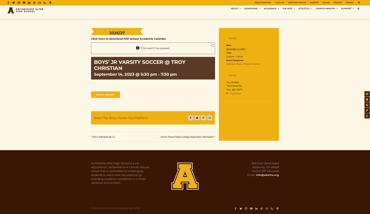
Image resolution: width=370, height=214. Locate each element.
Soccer (256, 63)
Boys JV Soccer (244, 63)
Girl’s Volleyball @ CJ (103, 136)
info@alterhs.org (267, 175)
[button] (358, 8)
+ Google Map (234, 93)
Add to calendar (105, 94)
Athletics (230, 63)
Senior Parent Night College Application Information (187, 136)
